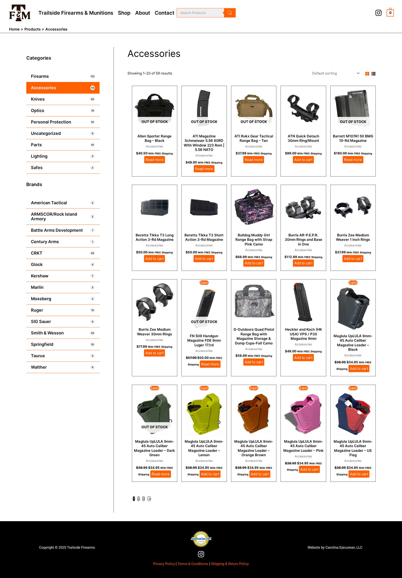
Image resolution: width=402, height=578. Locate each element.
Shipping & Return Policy (230, 564)
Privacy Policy (164, 564)
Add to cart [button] (303, 159)
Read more (155, 159)
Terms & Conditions (193, 564)
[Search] (230, 12)
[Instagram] (378, 12)
